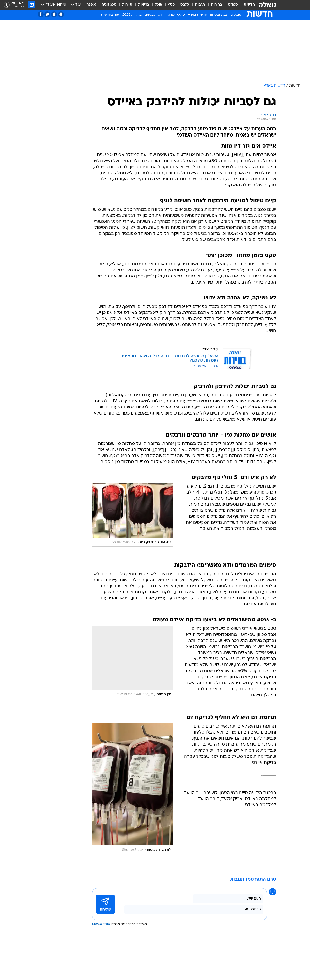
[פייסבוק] (41, 14)
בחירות (216, 5)
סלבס (184, 5)
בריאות (143, 5)
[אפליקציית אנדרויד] (61, 14)
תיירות (127, 5)
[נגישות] (7, 5)
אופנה (91, 5)
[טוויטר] (47, 14)
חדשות (249, 5)
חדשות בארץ (197, 14)
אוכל (158, 5)
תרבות (200, 5)
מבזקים (236, 14)
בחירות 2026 (131, 14)
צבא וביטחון (218, 14)
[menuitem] (246, 4)
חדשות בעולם (154, 14)
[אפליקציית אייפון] (54, 14)
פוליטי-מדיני (176, 14)
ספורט (233, 5)
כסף (171, 5)
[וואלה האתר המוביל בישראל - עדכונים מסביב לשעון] (267, 4)
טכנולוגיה (109, 5)
